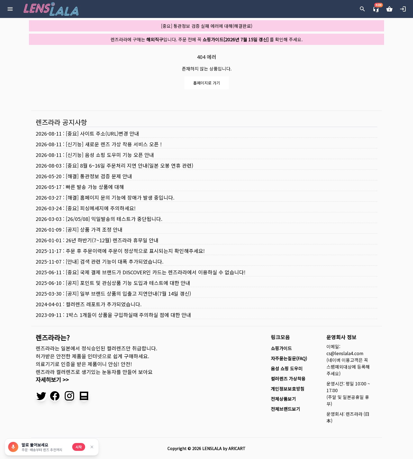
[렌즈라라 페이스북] (54, 395)
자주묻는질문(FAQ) (289, 358)
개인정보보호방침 (288, 388)
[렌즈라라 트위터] (41, 395)
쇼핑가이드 (281, 348)
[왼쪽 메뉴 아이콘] (10, 9)
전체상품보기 (283, 398)
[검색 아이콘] (362, 9)
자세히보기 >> (52, 379)
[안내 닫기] (91, 447)
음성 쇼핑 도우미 (287, 368)
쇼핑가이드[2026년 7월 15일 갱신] (236, 39)
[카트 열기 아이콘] (389, 9)
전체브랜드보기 (285, 408)
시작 (79, 446)
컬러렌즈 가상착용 (288, 378)
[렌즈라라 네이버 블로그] (84, 395)
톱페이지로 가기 (206, 83)
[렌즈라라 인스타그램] (69, 395)
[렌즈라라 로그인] (403, 9)
